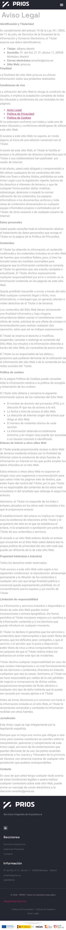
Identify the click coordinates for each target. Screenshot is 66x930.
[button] (61, 4)
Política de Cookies (19, 118)
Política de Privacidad (20, 114)
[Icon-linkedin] (5, 828)
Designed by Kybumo (15, 901)
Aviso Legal (14, 110)
